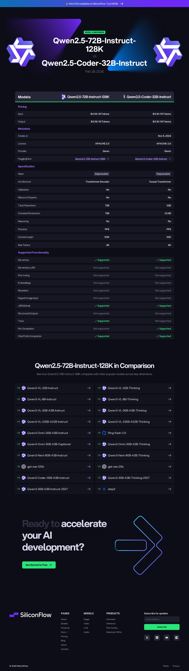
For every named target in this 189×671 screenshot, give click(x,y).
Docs (63, 632)
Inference (110, 623)
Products (65, 627)
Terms (166, 666)
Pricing (64, 636)
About (64, 644)
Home (64, 619)
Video (86, 623)
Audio (86, 632)
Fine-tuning (111, 627)
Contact (65, 649)
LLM (86, 627)
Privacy (176, 666)
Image (86, 619)
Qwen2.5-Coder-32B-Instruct (151, 158)
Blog (63, 640)
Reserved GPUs (114, 632)
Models (64, 623)
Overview (110, 619)
